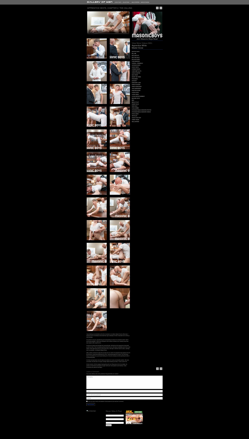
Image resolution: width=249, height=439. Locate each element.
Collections (126, 2)
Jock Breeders (136, 88)
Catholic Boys (136, 65)
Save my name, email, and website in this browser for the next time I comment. (106, 401)
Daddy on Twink (136, 77)
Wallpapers (135, 121)
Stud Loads (135, 114)
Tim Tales (134, 115)
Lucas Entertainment (138, 96)
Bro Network (136, 59)
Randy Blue (135, 104)
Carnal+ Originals (137, 63)
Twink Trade (135, 119)
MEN (133, 100)
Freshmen (135, 79)
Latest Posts (118, 2)
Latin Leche (135, 92)
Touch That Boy (136, 117)
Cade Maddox (136, 61)
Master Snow (137, 47)
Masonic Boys (136, 98)
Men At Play (135, 102)
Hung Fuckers (136, 84)
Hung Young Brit (137, 86)
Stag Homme (135, 108)
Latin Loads (135, 94)
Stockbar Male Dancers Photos (141, 110)
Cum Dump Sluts (136, 71)
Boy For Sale (136, 57)
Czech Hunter (136, 73)
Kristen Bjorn (136, 90)
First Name (108, 417)
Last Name (108, 421)
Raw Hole (134, 106)
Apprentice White (139, 45)
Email (107, 414)
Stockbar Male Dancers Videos (141, 112)
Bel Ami (134, 53)
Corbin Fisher (136, 69)
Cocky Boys (135, 67)
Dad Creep (135, 75)
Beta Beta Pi (135, 55)
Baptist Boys (135, 51)
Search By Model (145, 2)
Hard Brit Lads (136, 82)
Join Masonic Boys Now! (147, 38)
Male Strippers (135, 2)
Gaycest (134, 80)
